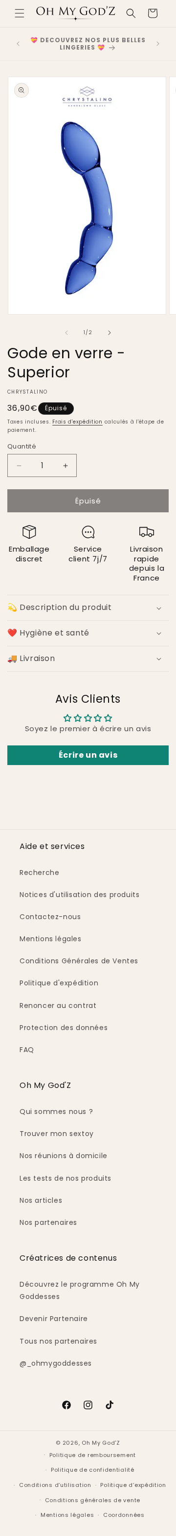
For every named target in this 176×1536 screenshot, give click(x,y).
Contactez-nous (50, 917)
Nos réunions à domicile (64, 1156)
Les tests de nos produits (65, 1178)
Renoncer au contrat (58, 1005)
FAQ (27, 1050)
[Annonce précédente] (18, 43)
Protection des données (64, 1028)
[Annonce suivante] (158, 43)
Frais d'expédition (77, 421)
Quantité (21, 446)
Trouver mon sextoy (57, 1134)
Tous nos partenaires (58, 1341)
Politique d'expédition (59, 983)
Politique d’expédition (133, 1485)
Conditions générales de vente (92, 1500)
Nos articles (41, 1200)
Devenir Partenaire (54, 1319)
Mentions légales (51, 939)
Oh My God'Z (101, 1443)
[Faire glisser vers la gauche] (66, 333)
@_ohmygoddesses (56, 1363)
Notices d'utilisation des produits (79, 895)
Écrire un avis (88, 755)
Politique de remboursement (92, 1455)
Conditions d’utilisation (55, 1485)
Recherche (39, 872)
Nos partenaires (48, 1222)
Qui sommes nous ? (56, 1111)
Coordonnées (124, 1515)
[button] (19, 13)
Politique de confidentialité (92, 1470)
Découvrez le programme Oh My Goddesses (80, 1290)
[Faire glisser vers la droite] (109, 333)
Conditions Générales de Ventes (79, 961)
